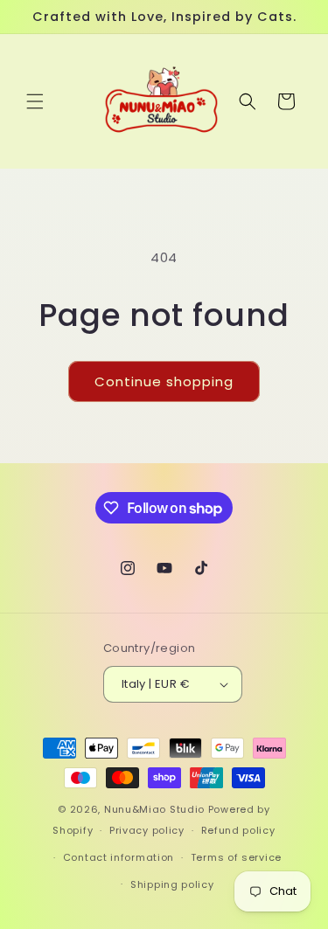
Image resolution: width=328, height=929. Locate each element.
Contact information (118, 857)
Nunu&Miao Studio (154, 809)
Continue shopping (164, 381)
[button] (35, 101)
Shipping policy (172, 884)
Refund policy (238, 830)
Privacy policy (147, 830)
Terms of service (236, 857)
